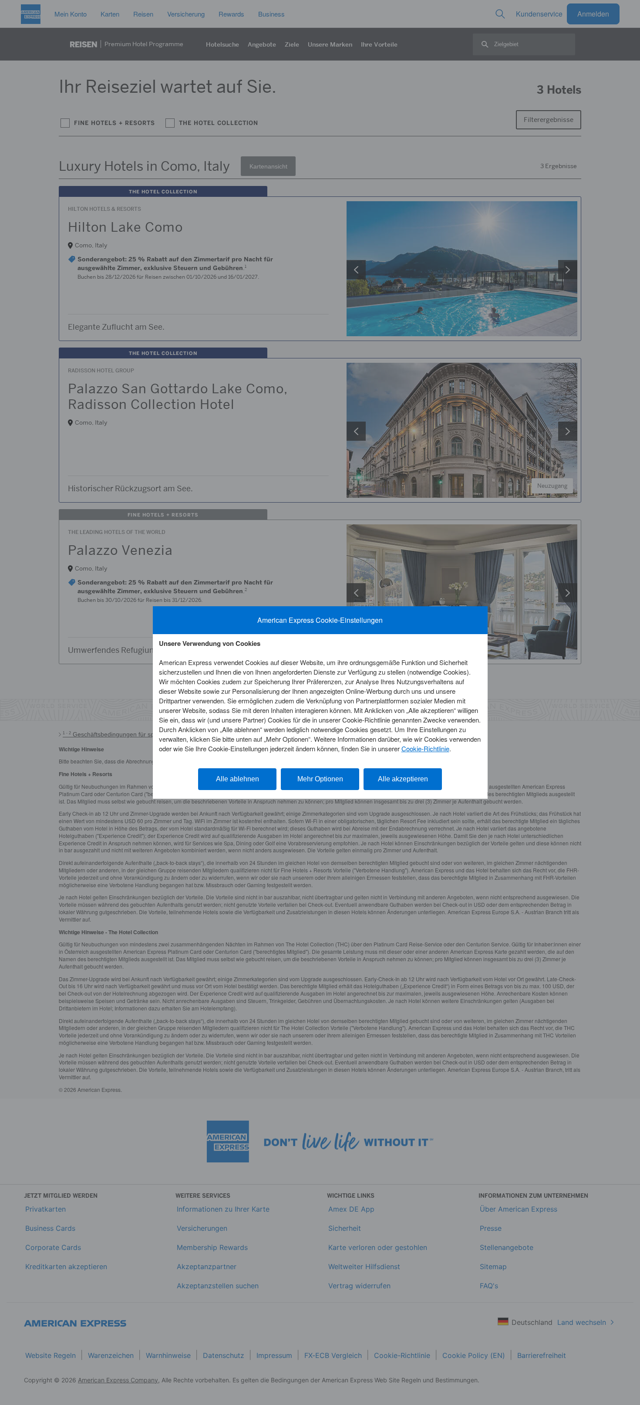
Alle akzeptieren (403, 779)
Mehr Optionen (320, 779)
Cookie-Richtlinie (425, 748)
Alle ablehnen (237, 779)
